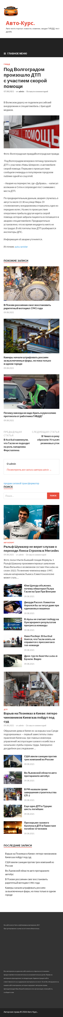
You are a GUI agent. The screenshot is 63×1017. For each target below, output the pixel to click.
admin (21, 91)
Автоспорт (9, 542)
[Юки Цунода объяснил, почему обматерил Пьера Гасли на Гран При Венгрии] (13, 595)
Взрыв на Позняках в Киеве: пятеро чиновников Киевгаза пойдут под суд (30, 717)
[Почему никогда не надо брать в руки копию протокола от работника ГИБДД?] (31, 409)
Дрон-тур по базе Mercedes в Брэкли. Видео (40, 657)
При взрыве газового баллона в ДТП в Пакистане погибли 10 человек (40, 825)
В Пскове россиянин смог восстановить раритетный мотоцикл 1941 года (27, 306)
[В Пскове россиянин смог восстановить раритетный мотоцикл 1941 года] (31, 301)
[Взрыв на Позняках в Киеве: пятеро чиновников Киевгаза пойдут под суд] (31, 706)
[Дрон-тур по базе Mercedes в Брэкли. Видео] (13, 666)
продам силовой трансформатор (21, 483)
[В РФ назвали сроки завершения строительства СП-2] (13, 799)
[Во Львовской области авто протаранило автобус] (13, 783)
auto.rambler (21, 246)
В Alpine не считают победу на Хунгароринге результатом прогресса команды (41, 622)
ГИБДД (7, 64)
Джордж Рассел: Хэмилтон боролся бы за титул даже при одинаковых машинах (41, 605)
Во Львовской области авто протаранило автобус (40, 774)
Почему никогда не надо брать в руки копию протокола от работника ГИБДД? (30, 414)
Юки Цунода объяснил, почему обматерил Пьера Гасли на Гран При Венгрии (40, 588)
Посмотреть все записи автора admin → (29, 469)
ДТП (5, 709)
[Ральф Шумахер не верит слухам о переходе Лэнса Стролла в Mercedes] (31, 539)
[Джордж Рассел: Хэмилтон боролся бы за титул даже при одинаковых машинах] (13, 612)
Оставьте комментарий (37, 91)
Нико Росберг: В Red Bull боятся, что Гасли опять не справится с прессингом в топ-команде (39, 641)
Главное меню (17, 53)
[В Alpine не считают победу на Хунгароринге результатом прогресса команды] (13, 629)
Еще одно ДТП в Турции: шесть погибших (38, 808)
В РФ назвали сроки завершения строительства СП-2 (40, 792)
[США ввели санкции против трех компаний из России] (13, 766)
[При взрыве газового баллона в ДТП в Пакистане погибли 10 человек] (13, 832)
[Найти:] (31, 495)
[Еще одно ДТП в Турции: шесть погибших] (13, 816)
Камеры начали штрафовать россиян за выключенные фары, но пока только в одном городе (27, 360)
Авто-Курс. (20, 23)
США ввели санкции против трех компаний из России (40, 758)
